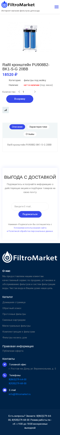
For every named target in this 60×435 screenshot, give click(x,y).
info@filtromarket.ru (20, 394)
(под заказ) (31, 85)
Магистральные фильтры (16, 325)
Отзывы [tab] (30, 134)
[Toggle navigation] (57, 7)
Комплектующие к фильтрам (18, 331)
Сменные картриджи (13, 320)
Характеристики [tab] (38, 127)
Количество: (9, 92)
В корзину (19, 99)
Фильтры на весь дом (14, 337)
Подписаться (30, 214)
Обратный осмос (11, 308)
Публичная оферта (12, 351)
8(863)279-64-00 (17, 379)
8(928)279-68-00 (17, 383)
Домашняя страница (13, 302)
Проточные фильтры (14, 314)
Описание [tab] (17, 127)
